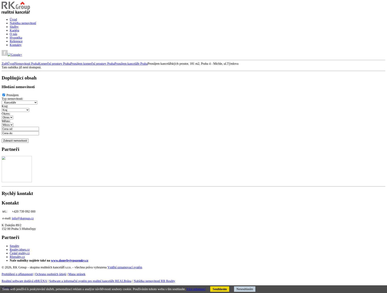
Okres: (6, 113)
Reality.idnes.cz (20, 249)
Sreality (14, 246)
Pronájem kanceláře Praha (131, 63)
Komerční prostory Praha (54, 63)
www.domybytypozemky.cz (69, 260)
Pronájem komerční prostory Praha (92, 63)
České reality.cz (20, 253)
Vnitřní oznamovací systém (124, 267)
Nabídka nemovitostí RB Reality (154, 281)
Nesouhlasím (244, 289)
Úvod (11, 63)
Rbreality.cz (17, 257)
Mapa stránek (76, 274)
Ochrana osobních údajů (50, 274)
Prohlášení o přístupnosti (17, 274)
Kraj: (5, 106)
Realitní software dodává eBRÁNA (24, 281)
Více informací (195, 289)
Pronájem (12, 95)
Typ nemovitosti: (12, 98)
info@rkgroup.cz (23, 218)
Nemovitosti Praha (26, 63)
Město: (6, 121)
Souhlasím (220, 289)
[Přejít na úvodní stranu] (16, 12)
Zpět (4, 63)
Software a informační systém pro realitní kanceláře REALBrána (90, 281)
